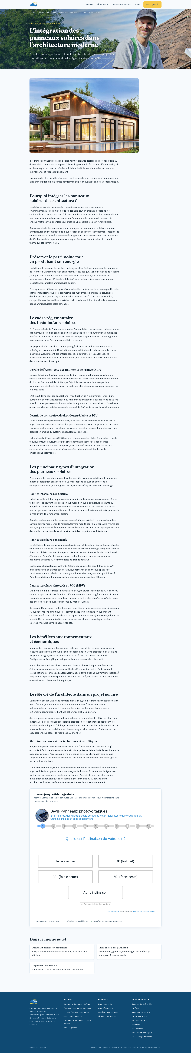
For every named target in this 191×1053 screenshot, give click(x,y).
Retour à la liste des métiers (96, 904)
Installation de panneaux (109, 1012)
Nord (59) (136, 1024)
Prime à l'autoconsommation (76, 1012)
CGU (108, 912)
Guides (89, 4)
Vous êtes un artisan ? (149, 912)
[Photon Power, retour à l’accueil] (33, 4)
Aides (137, 4)
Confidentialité (115, 912)
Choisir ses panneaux (73, 1016)
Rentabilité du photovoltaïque (77, 1004)
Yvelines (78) (137, 1028)
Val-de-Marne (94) (139, 1016)
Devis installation (105, 1004)
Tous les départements (142, 1037)
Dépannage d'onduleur (107, 1016)
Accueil (32, 12)
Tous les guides (70, 1028)
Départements (103, 4)
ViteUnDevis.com (137, 912)
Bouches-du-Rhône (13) (142, 1004)
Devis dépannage (105, 1008)
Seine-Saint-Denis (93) (142, 1033)
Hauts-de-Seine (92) (140, 1020)
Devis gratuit (152, 4)
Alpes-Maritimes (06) (141, 1012)
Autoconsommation (122, 4)
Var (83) (135, 1008)
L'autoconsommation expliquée (77, 1008)
